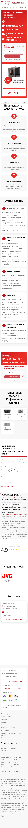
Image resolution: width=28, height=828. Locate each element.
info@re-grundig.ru (10, 612)
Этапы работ (16, 102)
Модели (24, 102)
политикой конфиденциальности (17, 60)
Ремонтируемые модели (8, 727)
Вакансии (4, 722)
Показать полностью (7, 486)
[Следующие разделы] (27, 102)
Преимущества (5, 102)
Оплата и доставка (6, 716)
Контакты (4, 719)
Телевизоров (16, 771)
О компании (4, 725)
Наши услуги (5, 730)
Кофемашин (14, 753)
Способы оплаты (6, 738)
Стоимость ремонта (7, 714)
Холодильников (5, 771)
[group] (7, 577)
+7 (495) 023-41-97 (17, 2)
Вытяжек (13, 748)
